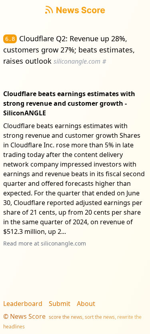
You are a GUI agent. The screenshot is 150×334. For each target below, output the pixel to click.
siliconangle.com (63, 243)
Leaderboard (22, 303)
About (86, 303)
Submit (59, 303)
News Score (28, 316)
